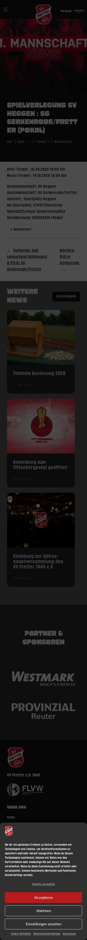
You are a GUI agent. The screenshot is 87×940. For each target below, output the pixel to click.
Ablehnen (43, 911)
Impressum (69, 934)
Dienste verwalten (43, 884)
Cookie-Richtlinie (21, 934)
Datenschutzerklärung (46, 934)
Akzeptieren (43, 897)
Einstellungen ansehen (43, 924)
